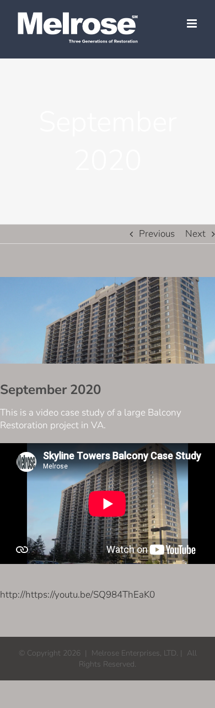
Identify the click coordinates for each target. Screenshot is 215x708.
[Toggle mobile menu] (192, 23)
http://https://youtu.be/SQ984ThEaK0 (77, 594)
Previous (157, 233)
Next (195, 233)
